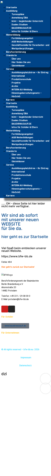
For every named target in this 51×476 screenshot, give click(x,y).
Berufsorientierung (16, 52)
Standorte (11, 55)
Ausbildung (11, 11)
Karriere (10, 100)
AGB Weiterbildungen (22, 41)
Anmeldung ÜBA (20, 17)
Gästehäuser (18, 65)
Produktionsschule (21, 79)
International (18, 76)
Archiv (15, 86)
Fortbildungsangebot (22, 38)
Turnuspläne (18, 14)
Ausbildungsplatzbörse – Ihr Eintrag (30, 72)
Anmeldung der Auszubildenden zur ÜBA (20, 336)
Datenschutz (25, 365)
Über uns (16, 58)
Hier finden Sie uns (21, 62)
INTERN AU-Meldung (22, 89)
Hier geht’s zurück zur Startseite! (17, 267)
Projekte (16, 82)
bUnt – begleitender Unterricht (27, 21)
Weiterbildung (13, 35)
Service (10, 69)
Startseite (11, 7)
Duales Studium (20, 24)
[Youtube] (4, 309)
